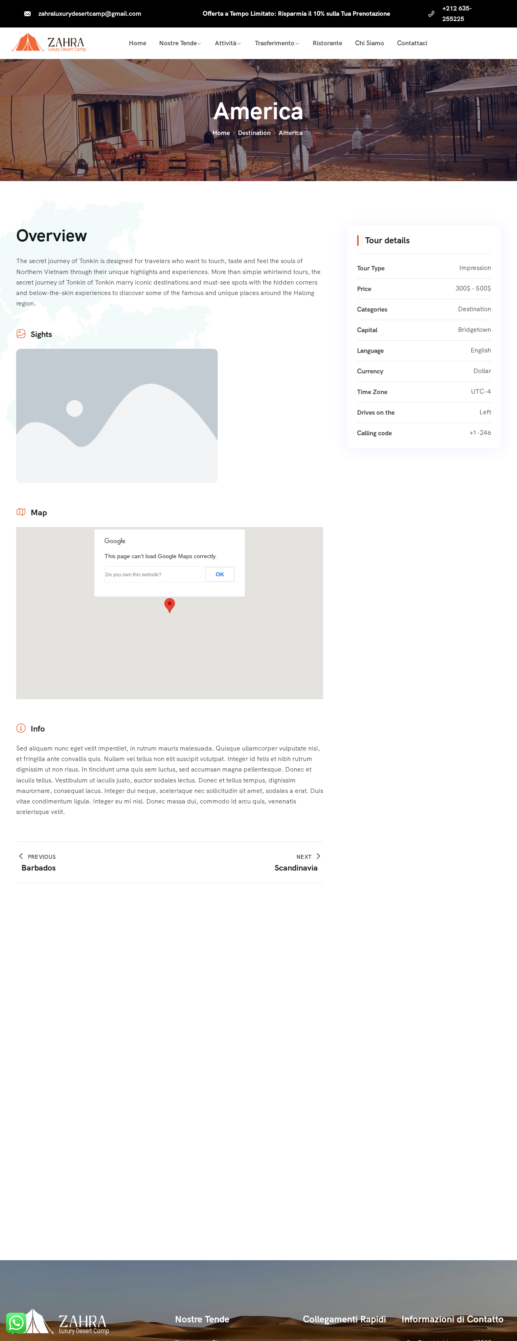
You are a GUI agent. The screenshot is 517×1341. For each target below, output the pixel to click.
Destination (254, 133)
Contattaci (412, 43)
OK (220, 574)
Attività (225, 43)
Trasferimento (274, 43)
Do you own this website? (133, 575)
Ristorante (327, 43)
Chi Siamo (369, 43)
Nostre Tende (178, 43)
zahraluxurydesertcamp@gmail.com (89, 13)
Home (137, 43)
